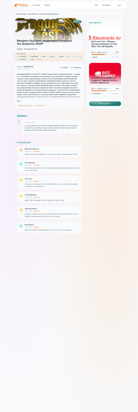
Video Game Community (25, 105)
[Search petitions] (96, 5)
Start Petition (106, 5)
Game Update (39, 105)
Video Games (22, 21)
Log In (119, 5)
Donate (37, 5)
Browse (47, 5)
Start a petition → (105, 103)
